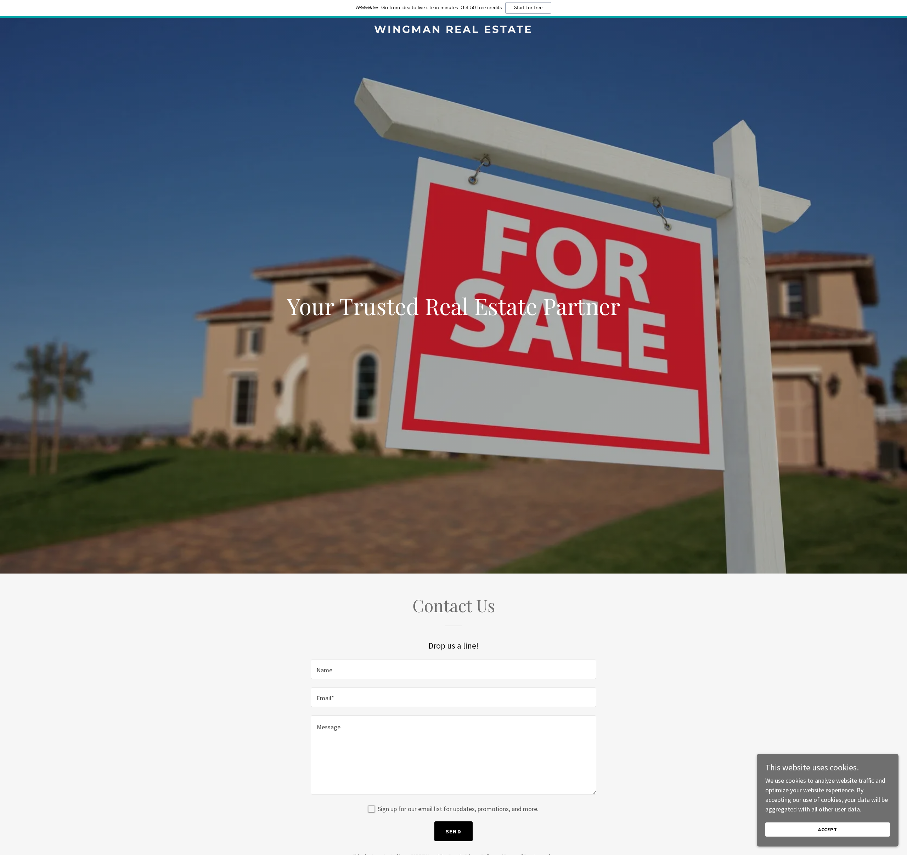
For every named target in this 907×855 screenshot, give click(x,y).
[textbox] (453, 669)
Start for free (528, 7)
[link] (453, 31)
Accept (827, 829)
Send (453, 831)
